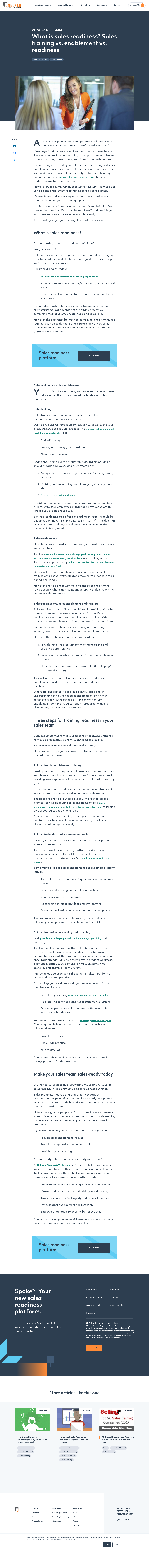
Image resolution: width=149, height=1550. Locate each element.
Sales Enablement (40, 59)
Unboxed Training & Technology (53, 1165)
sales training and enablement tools (77, 177)
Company (118, 5)
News (105, 1448)
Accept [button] (107, 1545)
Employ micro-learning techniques (58, 495)
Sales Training (56, 59)
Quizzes (76, 1525)
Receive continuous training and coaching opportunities (69, 277)
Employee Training (26, 1448)
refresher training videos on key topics (88, 995)
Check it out (94, 356)
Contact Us (135, 5)
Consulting (85, 5)
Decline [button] (116, 1545)
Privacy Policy (37, 1521)
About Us (36, 1513)
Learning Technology (61, 1517)
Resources (101, 5)
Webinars (77, 1517)
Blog (75, 1513)
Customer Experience (69, 1448)
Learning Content (42, 5)
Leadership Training (69, 1452)
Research (76, 1521)
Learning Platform (65, 5)
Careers (35, 1517)
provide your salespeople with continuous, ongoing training (70, 939)
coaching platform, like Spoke (95, 1021)
